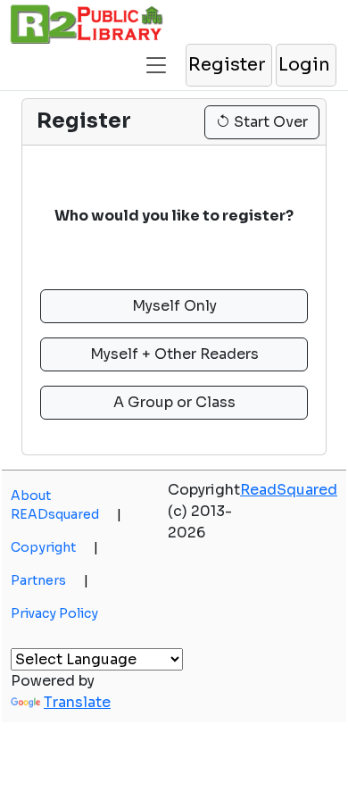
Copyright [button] (54, 547)
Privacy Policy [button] (54, 613)
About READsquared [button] (66, 504)
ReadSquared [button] (288, 489)
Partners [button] (49, 580)
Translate (77, 702)
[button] (156, 58)
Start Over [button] (269, 121)
